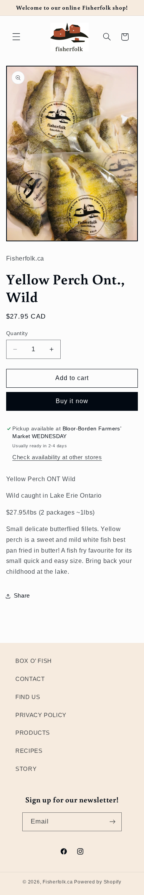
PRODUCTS (32, 733)
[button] (16, 37)
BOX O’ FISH (33, 661)
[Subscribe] (112, 821)
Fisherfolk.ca (58, 882)
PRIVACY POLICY (40, 715)
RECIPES (28, 751)
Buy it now (72, 401)
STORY (25, 769)
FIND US (27, 697)
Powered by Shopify (97, 882)
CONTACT (30, 679)
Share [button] (22, 596)
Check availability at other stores (57, 457)
